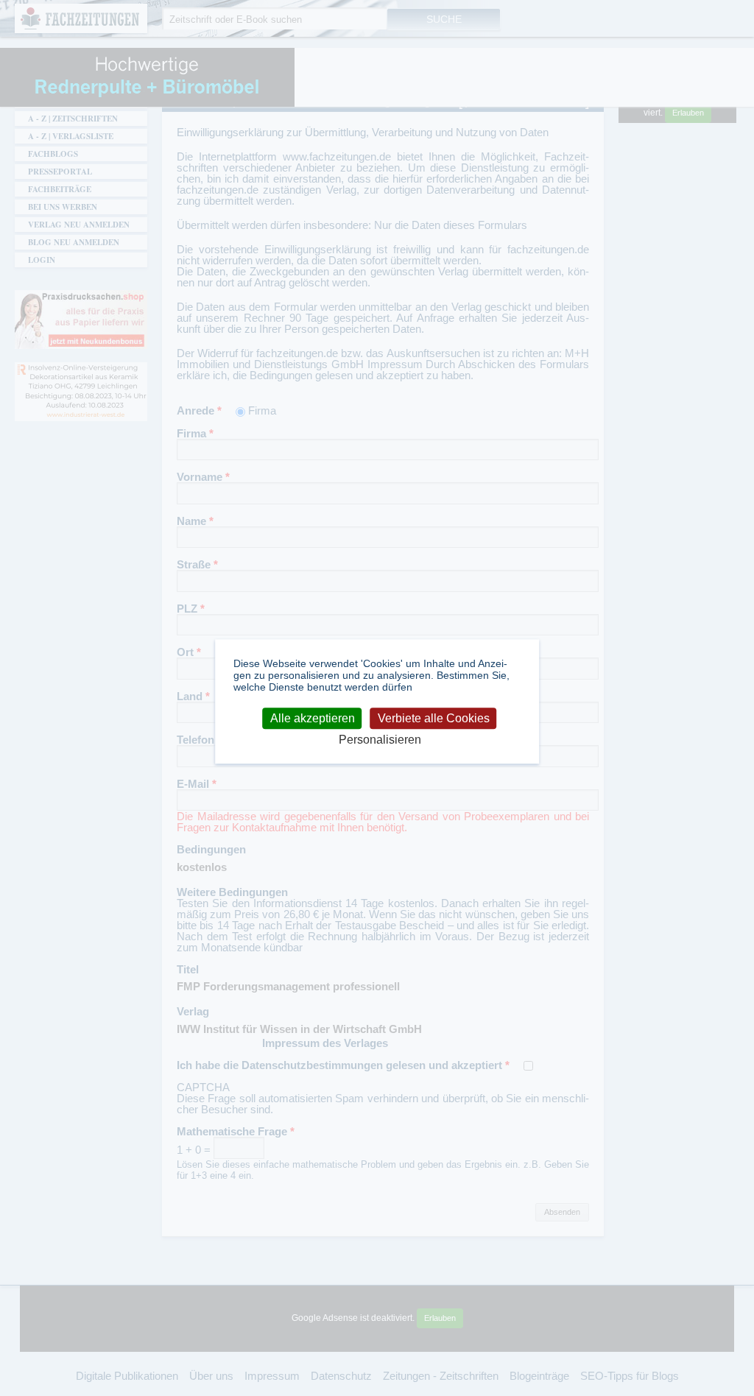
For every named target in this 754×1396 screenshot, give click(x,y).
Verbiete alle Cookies (434, 718)
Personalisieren (380, 740)
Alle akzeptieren (312, 718)
